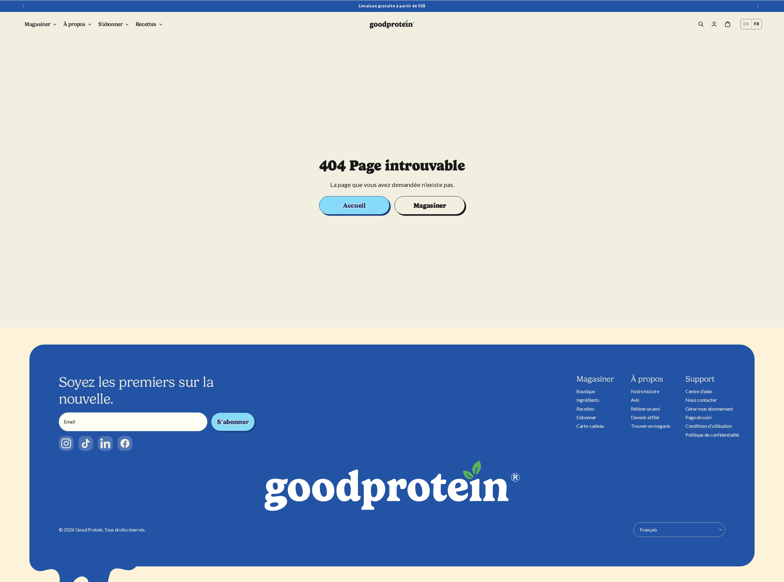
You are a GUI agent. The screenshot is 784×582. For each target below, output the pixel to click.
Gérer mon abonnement (709, 409)
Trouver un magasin (650, 426)
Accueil (354, 205)
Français (648, 529)
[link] (66, 443)
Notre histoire (645, 391)
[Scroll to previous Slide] (23, 6)
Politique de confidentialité (712, 435)
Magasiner (429, 205)
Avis (635, 400)
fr (756, 23)
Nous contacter (701, 400)
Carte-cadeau (590, 426)
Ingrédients (587, 400)
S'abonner (233, 422)
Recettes (585, 409)
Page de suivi (698, 417)
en (746, 23)
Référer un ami (645, 409)
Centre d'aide (698, 391)
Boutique (585, 391)
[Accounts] (714, 24)
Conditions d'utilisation (708, 426)
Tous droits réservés (124, 529)
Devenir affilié (645, 417)
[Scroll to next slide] (758, 6)
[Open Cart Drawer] (727, 24)
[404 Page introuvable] (392, 24)
